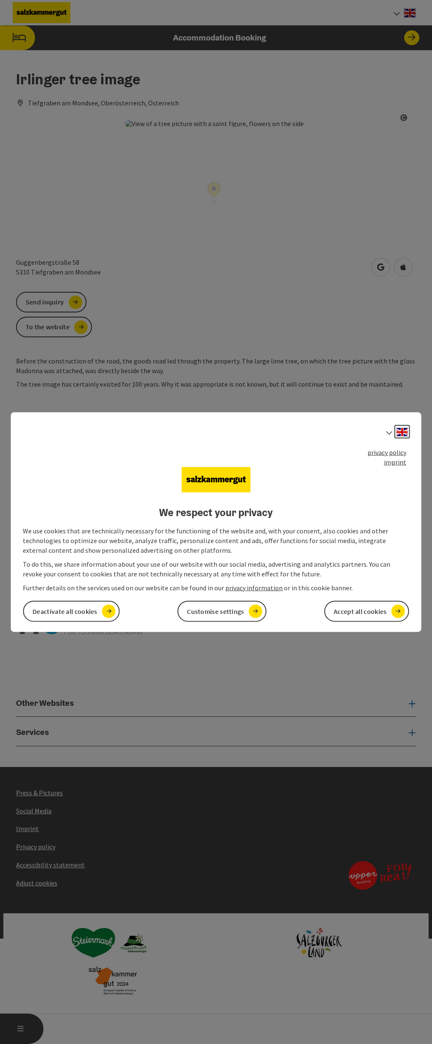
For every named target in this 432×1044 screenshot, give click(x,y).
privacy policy (386, 452)
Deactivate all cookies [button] (64, 611)
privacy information (254, 587)
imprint (395, 462)
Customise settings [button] (215, 611)
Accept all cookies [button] (360, 611)
